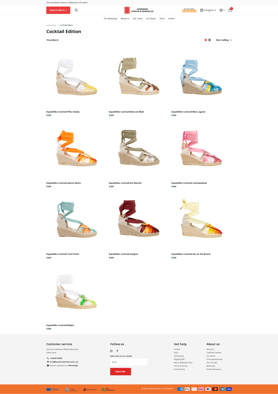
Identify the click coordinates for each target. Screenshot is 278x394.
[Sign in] (222, 10)
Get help (180, 344)
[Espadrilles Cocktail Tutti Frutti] (76, 220)
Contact (177, 349)
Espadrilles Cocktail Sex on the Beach (190, 254)
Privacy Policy (179, 369)
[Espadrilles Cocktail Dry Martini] (139, 149)
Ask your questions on (64, 365)
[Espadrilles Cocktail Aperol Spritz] (76, 149)
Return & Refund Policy (183, 362)
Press (162, 18)
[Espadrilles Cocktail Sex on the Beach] (201, 220)
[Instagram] (111, 351)
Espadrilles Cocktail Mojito (60, 325)
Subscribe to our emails (121, 356)
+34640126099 (56, 358)
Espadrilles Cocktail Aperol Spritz (63, 183)
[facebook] (117, 351)
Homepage (51, 25)
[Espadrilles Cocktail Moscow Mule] (139, 78)
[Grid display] (206, 40)
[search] (76, 10)
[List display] (209, 40)
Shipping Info (179, 359)
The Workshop (110, 18)
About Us (125, 18)
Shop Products (57, 10)
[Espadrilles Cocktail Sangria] (139, 220)
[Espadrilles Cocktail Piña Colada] (76, 78)
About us (213, 344)
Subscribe (120, 371)
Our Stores (151, 18)
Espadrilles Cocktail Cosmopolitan (189, 183)
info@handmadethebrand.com (64, 362)
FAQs (176, 352)
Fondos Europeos (213, 369)
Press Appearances (214, 359)
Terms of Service (181, 366)
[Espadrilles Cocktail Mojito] (76, 291)
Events (171, 18)
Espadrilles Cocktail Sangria (123, 254)
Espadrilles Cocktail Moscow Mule (126, 111)
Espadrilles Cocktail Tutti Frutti (62, 254)
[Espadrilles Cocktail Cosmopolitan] (201, 149)
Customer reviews (213, 352)
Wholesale (210, 366)
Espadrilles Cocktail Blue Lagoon (188, 111)
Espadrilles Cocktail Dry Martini (125, 183)
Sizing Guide (179, 356)
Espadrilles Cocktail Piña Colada (62, 111)
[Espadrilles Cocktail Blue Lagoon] (201, 78)
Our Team (137, 18)
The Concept (211, 362)
